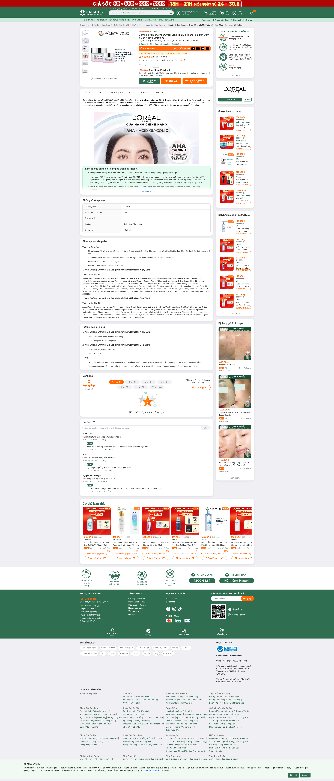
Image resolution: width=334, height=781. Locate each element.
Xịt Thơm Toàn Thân (132, 700)
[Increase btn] (161, 65)
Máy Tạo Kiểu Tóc (217, 727)
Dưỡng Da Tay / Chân (100, 741)
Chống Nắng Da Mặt (131, 727)
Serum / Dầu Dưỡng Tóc (238, 717)
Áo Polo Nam (171, 759)
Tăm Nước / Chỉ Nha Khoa (192, 700)
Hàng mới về (137, 20)
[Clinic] (112, 632)
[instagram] (174, 609)
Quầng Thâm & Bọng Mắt (176, 751)
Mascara (179, 720)
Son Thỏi (183, 724)
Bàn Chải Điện (186, 703)
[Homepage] (91, 13)
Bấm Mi (226, 745)
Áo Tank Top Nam (199, 759)
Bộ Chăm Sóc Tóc (234, 727)
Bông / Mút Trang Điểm (90, 727)
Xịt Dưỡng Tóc (215, 720)
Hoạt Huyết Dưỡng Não (234, 703)
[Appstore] (236, 609)
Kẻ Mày (195, 717)
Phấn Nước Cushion (174, 714)
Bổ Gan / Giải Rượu (233, 700)
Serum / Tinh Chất (155, 717)
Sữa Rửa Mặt (142, 711)
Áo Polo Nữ (157, 759)
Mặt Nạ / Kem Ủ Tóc (217, 717)
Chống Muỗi (110, 720)
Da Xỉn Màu (193, 745)
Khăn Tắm (84, 759)
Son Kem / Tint (172, 724)
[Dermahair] (148, 632)
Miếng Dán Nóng (99, 717)
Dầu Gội (212, 711)
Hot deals (113, 20)
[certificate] (235, 649)
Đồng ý (305, 775)
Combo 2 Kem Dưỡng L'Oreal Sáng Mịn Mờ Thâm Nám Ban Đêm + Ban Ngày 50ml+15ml (205, 25)
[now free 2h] (144, 31)
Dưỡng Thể (85, 741)
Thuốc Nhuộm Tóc (231, 720)
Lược (233, 724)
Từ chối (293, 775)
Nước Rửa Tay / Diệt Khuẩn (92, 720)
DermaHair (169, 20)
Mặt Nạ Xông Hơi (114, 717)
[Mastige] (221, 632)
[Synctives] (184, 632)
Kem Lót (169, 711)
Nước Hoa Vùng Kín (131, 703)
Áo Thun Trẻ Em (230, 759)
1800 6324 (202, 580)
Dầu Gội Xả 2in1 (242, 711)
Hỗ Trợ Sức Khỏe (216, 700)
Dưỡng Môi (159, 724)
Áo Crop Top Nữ (130, 759)
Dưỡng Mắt (148, 724)
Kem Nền (178, 711)
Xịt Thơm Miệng (172, 703)
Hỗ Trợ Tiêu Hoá (216, 696)
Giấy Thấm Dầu (172, 730)
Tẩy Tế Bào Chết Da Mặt (133, 714)
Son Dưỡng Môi (190, 720)
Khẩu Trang (157, 738)
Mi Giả (233, 745)
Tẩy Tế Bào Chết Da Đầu (229, 714)
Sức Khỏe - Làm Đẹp (101, 25)
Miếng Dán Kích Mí (217, 748)
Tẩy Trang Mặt (129, 711)
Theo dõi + (230, 99)
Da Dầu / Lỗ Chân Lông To (177, 738)
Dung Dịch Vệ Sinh (88, 724)
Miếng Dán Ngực (104, 724)
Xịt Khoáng (127, 720)
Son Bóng (193, 724)
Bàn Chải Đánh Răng (175, 696)
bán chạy (148, 20)
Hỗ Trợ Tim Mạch (232, 696)
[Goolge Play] (236, 614)
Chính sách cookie (151, 770)
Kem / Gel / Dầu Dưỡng (155, 25)
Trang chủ (84, 25)
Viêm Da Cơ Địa (200, 751)
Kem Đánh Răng (191, 696)
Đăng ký (247, 598)
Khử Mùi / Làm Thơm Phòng (91, 714)
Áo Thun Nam (184, 759)
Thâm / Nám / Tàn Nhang (176, 748)
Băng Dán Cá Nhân (131, 738)
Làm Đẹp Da (214, 738)
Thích (101, 440)
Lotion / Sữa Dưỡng (142, 720)
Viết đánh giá (198, 387)
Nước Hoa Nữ (129, 696)
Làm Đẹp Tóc (226, 738)
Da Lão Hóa (171, 741)
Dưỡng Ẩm (136, 25)
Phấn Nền (187, 711)
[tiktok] (180, 609)
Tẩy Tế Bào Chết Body (108, 738)
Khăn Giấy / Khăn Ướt (102, 711)
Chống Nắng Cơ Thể (88, 745)
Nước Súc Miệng (173, 700)
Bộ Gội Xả (213, 714)
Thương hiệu (124, 20)
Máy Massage (129, 741)
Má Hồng (204, 714)
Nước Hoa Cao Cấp (150, 700)
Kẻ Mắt (202, 717)
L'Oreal (154, 31)
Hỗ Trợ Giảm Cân (240, 738)
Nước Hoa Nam (142, 696)
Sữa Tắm (84, 738)
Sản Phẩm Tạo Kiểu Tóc (219, 724)
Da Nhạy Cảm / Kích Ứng (195, 741)
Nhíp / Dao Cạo (232, 748)
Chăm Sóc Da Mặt (121, 25)
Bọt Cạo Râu (85, 717)
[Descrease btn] (149, 65)
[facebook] (168, 609)
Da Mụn (180, 741)
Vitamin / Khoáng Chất (218, 741)
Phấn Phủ (171, 717)
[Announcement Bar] (167, 3)
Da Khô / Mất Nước (198, 738)
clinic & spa (158, 20)
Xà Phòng (93, 738)
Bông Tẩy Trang (173, 727)
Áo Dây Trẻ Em (215, 759)
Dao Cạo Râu (110, 714)
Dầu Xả (220, 711)
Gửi (205, 428)
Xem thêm (158, 75)
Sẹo (190, 751)
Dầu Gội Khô (230, 711)
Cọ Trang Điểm (187, 727)
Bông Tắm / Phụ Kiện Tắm (101, 759)
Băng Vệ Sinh (85, 711)
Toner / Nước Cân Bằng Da (134, 717)
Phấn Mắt (170, 720)
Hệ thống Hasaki (236, 580)
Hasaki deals (101, 20)
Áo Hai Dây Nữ (144, 759)
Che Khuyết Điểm (191, 714)
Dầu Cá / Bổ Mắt (216, 703)
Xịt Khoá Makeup (183, 717)
